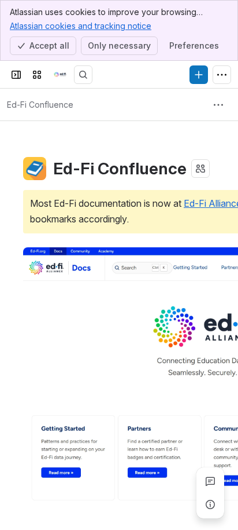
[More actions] (218, 105)
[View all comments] (210, 481)
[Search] (83, 74)
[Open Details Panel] (210, 504)
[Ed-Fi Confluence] (60, 74)
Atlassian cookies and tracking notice (80, 26)
